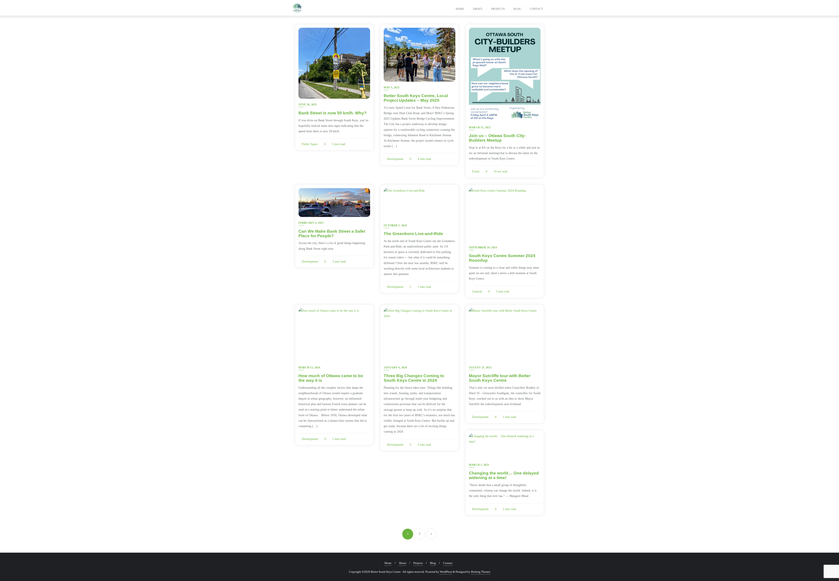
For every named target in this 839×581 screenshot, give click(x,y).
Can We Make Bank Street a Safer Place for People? (331, 233)
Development (394, 159)
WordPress (446, 571)
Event (475, 171)
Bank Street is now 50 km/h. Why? (332, 113)
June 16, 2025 (307, 104)
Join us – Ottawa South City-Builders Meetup (497, 138)
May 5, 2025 (392, 87)
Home (388, 563)
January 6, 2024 (395, 367)
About (402, 563)
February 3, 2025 (311, 222)
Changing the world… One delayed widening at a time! (504, 475)
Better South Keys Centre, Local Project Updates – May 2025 (416, 98)
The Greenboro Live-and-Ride (413, 233)
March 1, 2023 (479, 464)
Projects (418, 563)
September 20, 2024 (483, 247)
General (476, 291)
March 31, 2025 (480, 127)
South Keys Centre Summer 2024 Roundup (502, 258)
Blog (433, 563)
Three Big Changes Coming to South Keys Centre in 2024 (414, 378)
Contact (447, 563)
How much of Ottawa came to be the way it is (330, 378)
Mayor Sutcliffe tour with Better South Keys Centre (499, 378)
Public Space (309, 144)
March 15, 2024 (309, 367)
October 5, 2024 (395, 225)
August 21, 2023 (480, 367)
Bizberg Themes (480, 571)
